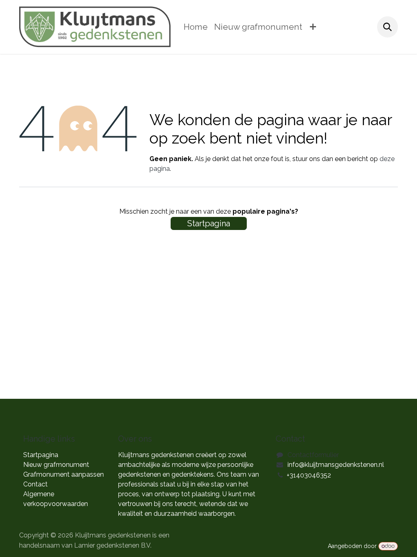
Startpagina (208, 223)
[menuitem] (195, 27)
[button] (387, 26)
